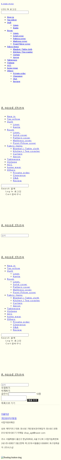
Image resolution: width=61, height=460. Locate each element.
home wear (12, 68)
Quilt (9, 22)
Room (10, 30)
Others (10, 70)
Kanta (15, 27)
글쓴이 (4, 394)
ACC (9, 65)
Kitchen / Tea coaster (23, 52)
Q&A (15, 78)
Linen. (16, 33)
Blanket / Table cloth (22, 49)
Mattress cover (20, 41)
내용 (38, 394)
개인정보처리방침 (9, 418)
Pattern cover (19, 38)
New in (10, 17)
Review (16, 81)
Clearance (18, 76)
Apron (16, 57)
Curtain (16, 54)
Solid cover (18, 36)
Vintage (10, 62)
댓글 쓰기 (32, 400)
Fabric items (13, 46)
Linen (15, 25)
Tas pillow (12, 19)
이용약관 (5, 414)
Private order (19, 73)
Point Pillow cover (21, 44)
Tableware (12, 60)
